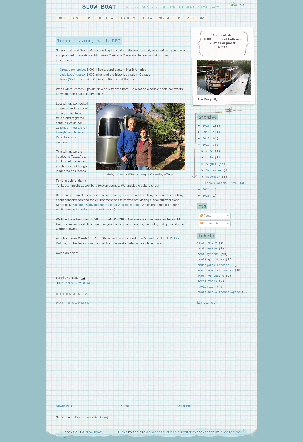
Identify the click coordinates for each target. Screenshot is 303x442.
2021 (206, 189)
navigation (206, 286)
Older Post (184, 405)
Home (62, 18)
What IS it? (207, 243)
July (210, 157)
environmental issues (215, 270)
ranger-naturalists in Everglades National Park (72, 132)
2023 (206, 195)
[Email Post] (82, 278)
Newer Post (64, 405)
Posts (207, 215)
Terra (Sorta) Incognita (75, 79)
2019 (206, 144)
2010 (206, 125)
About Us (81, 18)
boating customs (210, 259)
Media (146, 18)
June (210, 151)
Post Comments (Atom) (91, 417)
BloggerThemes (162, 432)
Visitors (196, 18)
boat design (207, 248)
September (215, 170)
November (214, 177)
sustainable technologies (218, 292)
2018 (206, 138)
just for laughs (210, 276)
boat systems (208, 254)
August (212, 164)
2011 (206, 132)
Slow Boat (99, 7)
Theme (123, 432)
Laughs (128, 18)
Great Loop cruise (72, 69)
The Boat (106, 18)
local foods (207, 281)
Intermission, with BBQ (88, 41)
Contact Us (169, 18)
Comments (211, 223)
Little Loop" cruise (72, 74)
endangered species (213, 265)
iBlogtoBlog (230, 432)
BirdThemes (187, 432)
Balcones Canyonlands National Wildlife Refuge (105, 204)
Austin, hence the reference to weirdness (84, 209)
